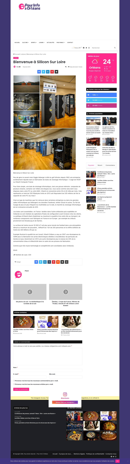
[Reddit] (58, 262)
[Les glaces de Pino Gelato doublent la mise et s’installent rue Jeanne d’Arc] (109, 121)
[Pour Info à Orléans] (29, 7)
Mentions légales (79, 454)
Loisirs (41, 42)
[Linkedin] (48, 72)
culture (23, 54)
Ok (117, 461)
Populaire (91, 165)
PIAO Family (60, 42)
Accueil (17, 42)
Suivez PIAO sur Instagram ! (65, 402)
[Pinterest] (52, 72)
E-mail (16, 374)
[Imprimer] (66, 262)
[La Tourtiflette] (108, 425)
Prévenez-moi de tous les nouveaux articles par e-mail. (34, 384)
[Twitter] (43, 72)
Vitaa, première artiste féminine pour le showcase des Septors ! (47, 330)
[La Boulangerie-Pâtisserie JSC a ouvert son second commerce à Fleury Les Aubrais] (93, 142)
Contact (70, 42)
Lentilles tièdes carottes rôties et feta (23, 330)
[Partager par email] (56, 72)
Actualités (50, 42)
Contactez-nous (111, 454)
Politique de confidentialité (95, 454)
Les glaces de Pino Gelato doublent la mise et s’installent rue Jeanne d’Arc (108, 130)
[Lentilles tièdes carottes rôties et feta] (23, 322)
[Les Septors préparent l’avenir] (91, 199)
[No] (128, 461)
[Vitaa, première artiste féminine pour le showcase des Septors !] (47, 322)
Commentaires (110, 165)
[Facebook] (39, 72)
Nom (15, 367)
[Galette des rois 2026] (108, 435)
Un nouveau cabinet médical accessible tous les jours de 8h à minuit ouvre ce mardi (93, 130)
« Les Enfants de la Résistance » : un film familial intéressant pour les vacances (71, 331)
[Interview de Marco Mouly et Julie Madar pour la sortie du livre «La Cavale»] (109, 142)
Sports (33, 42)
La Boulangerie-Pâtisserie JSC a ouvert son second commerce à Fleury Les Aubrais (92, 151)
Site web (52, 374)
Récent (100, 165)
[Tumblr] (49, 262)
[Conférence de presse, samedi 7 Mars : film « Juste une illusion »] (91, 174)
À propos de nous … (65, 454)
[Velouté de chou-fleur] (91, 435)
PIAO (17, 66)
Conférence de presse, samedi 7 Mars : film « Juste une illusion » (106, 174)
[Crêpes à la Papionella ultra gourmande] (74, 435)
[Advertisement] (65, 26)
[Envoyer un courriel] (19, 66)
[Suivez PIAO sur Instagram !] (65, 395)
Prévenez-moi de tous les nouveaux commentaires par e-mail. (36, 381)
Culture (25, 42)
